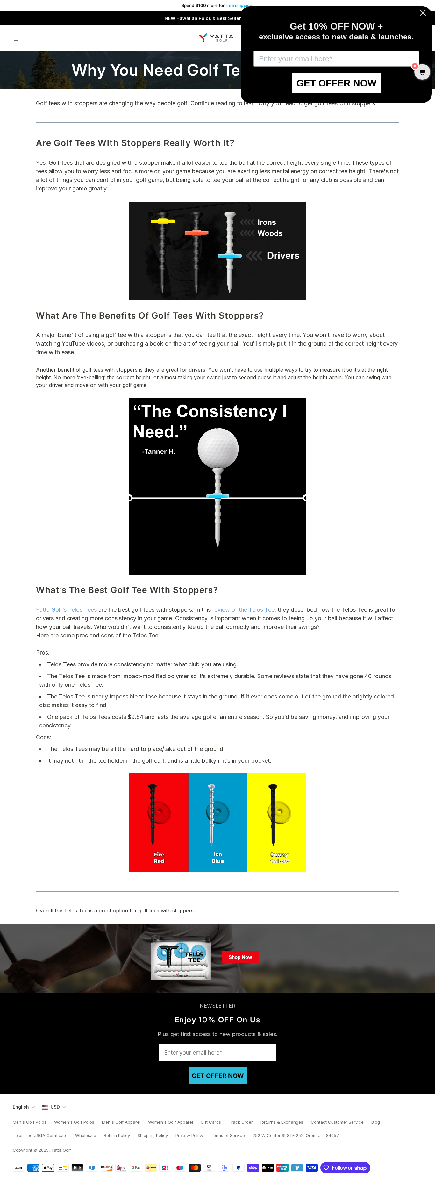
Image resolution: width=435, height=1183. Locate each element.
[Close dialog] (423, 12)
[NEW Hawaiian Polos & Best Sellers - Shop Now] (218, 18)
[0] (422, 72)
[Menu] (16, 38)
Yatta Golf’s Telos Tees (66, 609)
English (21, 1107)
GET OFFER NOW (218, 1076)
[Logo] (216, 38)
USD (55, 1107)
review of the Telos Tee (243, 609)
